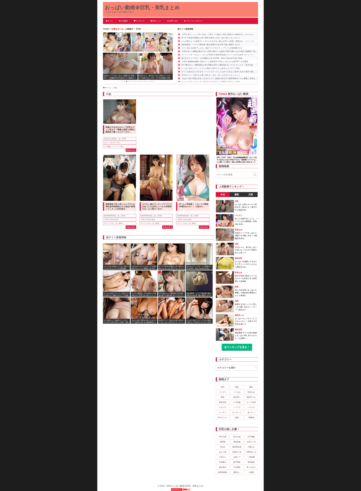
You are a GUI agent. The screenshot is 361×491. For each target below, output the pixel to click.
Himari (222, 447)
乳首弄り (237, 397)
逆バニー (251, 412)
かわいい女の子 (110, 143)
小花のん (222, 457)
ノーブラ (237, 407)
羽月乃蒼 (222, 437)
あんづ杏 (222, 452)
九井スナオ (251, 442)
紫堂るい (237, 472)
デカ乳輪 (107, 146)
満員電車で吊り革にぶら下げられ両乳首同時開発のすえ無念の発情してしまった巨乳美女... (120, 206)
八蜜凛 (251, 472)
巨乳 (222, 387)
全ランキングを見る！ (237, 347)
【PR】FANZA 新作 (111, 220)
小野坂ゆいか (251, 452)
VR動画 (251, 417)
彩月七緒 (237, 437)
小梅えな (251, 447)
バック (113, 146)
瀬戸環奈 (237, 462)
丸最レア (237, 457)
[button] (122, 81)
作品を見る (131, 227)
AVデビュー (222, 417)
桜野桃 (222, 442)
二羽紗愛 (251, 457)
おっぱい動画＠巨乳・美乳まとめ (142, 7)
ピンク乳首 (251, 402)
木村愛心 (222, 462)
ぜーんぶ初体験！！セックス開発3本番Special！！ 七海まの (193, 205)
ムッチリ (222, 412)
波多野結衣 (236, 447)
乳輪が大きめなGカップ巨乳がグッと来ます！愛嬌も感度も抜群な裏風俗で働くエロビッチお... (120, 129)
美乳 (237, 387)
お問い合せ (173, 21)
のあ (118, 143)
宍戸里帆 (251, 437)
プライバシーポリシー (194, 21)
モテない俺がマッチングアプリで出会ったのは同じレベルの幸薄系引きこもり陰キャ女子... (157, 206)
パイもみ (237, 392)
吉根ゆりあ (236, 452)
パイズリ (222, 392)
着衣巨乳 (222, 402)
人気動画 (124, 21)
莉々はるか (251, 467)
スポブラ (222, 407)
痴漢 (237, 417)
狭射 (222, 397)
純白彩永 (222, 467)
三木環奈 (237, 467)
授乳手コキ (251, 397)
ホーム (110, 21)
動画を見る (131, 150)
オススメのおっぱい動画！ (114, 223)
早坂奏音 (251, 462)
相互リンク (156, 21)
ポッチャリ (236, 412)
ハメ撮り (120, 146)
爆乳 (251, 387)
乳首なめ (251, 392)
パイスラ (251, 407)
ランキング (140, 21)
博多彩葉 (237, 442)
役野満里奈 (222, 472)
